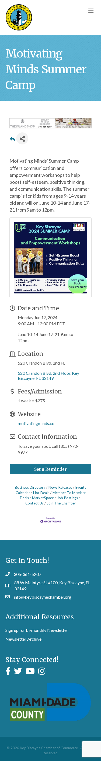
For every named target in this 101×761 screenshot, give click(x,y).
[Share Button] (22, 138)
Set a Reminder (50, 469)
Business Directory (30, 487)
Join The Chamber (61, 503)
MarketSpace (43, 498)
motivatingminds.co (36, 423)
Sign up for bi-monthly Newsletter (36, 630)
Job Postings (67, 498)
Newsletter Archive (23, 638)
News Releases (60, 487)
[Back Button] (12, 140)
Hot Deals (41, 493)
